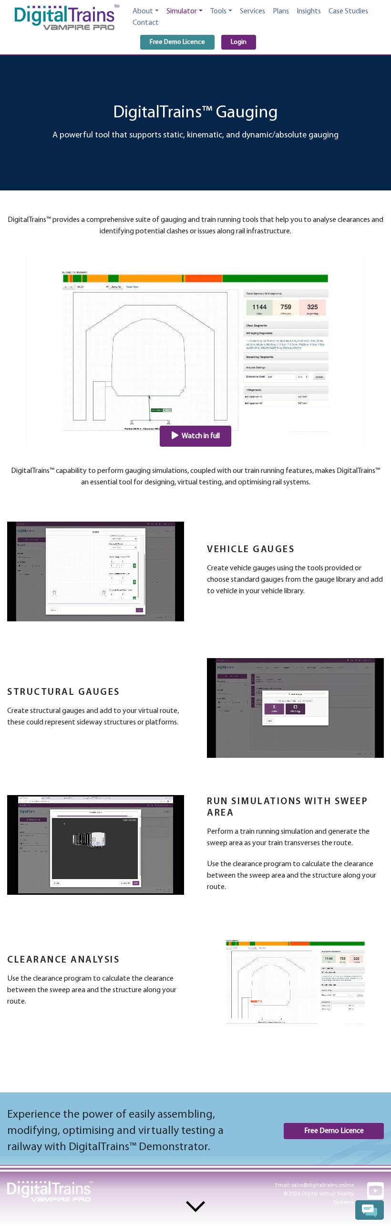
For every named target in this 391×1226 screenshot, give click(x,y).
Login (239, 42)
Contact (146, 23)
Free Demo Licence (177, 42)
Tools (218, 11)
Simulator (181, 11)
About (143, 11)
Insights (309, 11)
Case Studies (348, 11)
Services (252, 11)
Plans (281, 11)
